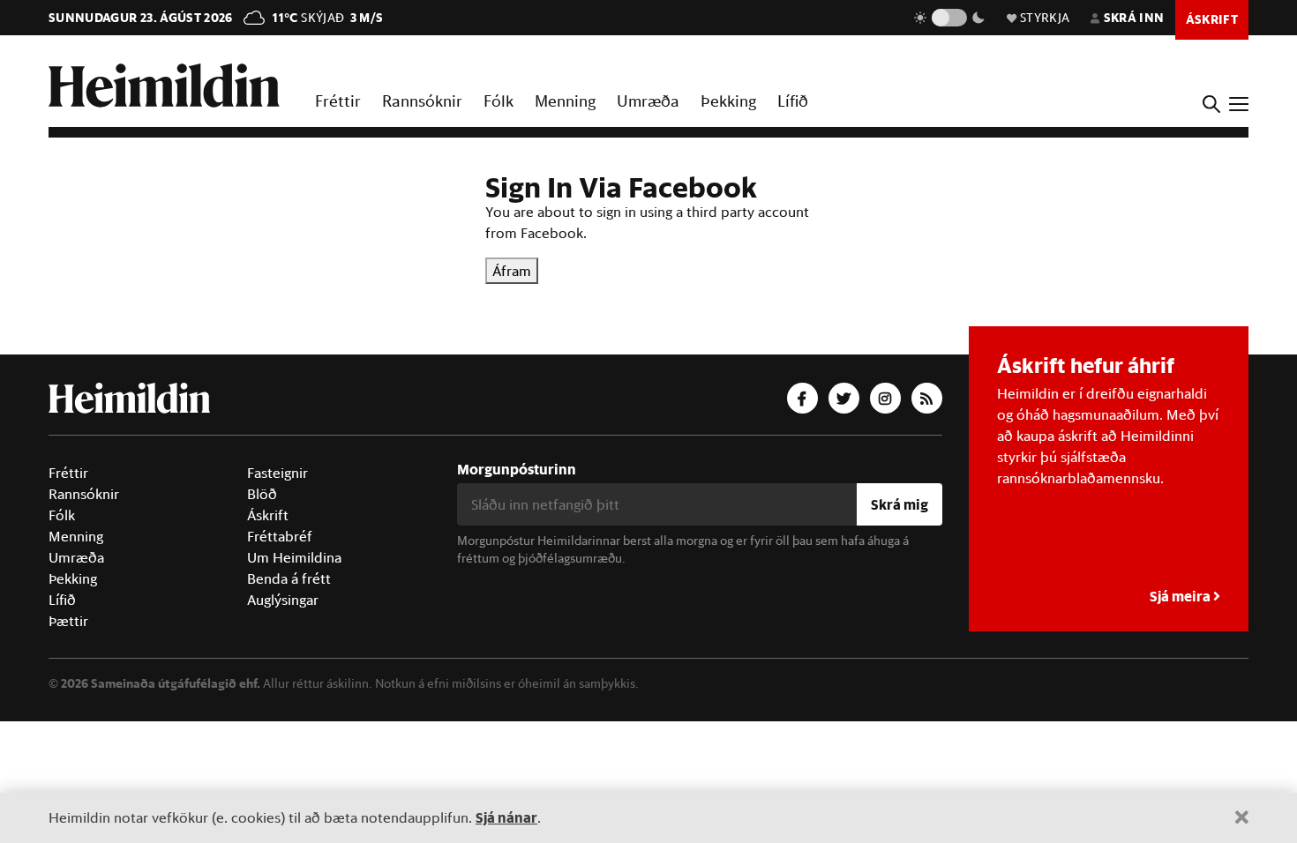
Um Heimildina (294, 557)
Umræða (648, 100)
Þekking (728, 100)
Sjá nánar (506, 817)
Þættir (68, 621)
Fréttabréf (279, 536)
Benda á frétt (289, 578)
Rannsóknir (422, 100)
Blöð (262, 494)
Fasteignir (277, 472)
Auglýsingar (283, 599)
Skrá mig (899, 504)
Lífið (792, 100)
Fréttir (338, 100)
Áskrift (268, 515)
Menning (565, 100)
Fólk (499, 100)
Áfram (511, 271)
